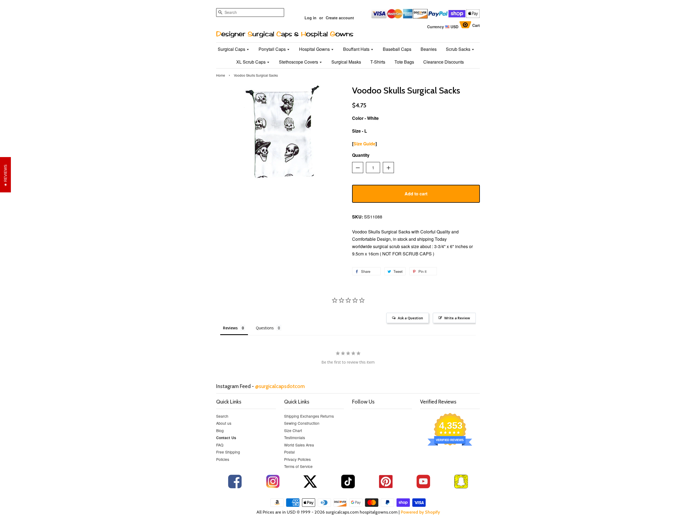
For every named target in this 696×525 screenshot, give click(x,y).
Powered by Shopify (420, 512)
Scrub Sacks (458, 49)
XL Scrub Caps (251, 62)
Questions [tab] (265, 327)
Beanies (429, 49)
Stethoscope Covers (299, 62)
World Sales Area (299, 445)
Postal (289, 452)
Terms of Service (298, 466)
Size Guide (364, 143)
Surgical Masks (346, 62)
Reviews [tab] (230, 327)
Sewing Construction (301, 423)
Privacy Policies (297, 459)
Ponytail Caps (273, 49)
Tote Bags (404, 62)
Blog (220, 430)
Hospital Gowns (315, 49)
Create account (340, 17)
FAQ (219, 445)
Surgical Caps (232, 49)
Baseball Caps (397, 49)
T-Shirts (377, 62)
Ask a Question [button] (410, 317)
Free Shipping (228, 452)
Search (222, 416)
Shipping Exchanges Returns (309, 416)
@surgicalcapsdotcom (280, 386)
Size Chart (293, 430)
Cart (476, 25)
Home (220, 75)
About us (223, 423)
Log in (310, 17)
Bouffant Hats (357, 49)
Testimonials (294, 437)
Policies (222, 459)
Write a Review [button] (457, 317)
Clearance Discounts (443, 62)
